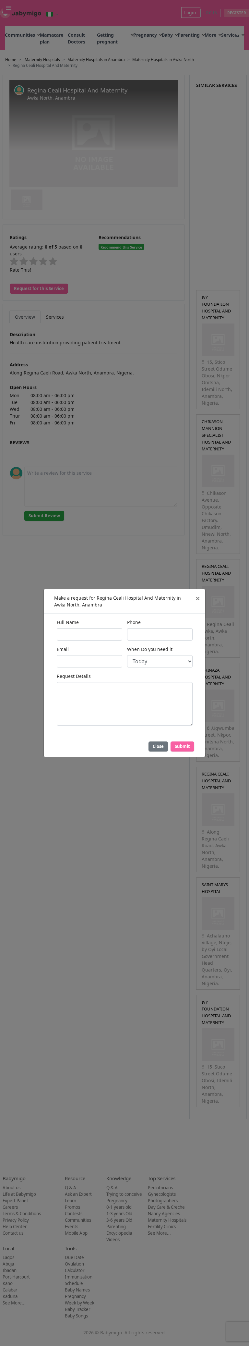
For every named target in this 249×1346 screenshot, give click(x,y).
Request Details (74, 676)
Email (63, 649)
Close (158, 746)
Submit (182, 746)
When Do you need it (149, 649)
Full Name (68, 622)
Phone (134, 622)
